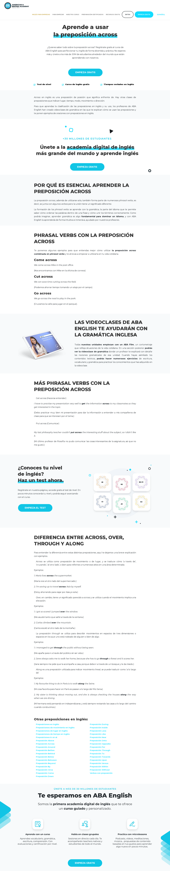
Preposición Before (45, 750)
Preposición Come (45, 773)
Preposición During (99, 724)
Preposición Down (45, 776)
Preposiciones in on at (46, 737)
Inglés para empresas (41, 14)
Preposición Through (100, 750)
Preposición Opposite (100, 744)
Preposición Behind (45, 753)
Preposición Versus (99, 763)
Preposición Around (45, 747)
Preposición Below (45, 757)
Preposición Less (98, 731)
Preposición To (97, 753)
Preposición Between (46, 760)
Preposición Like (98, 734)
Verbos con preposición (101, 773)
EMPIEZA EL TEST (35, 507)
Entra (127, 14)
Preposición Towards (100, 757)
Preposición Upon (98, 760)
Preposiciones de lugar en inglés (52, 731)
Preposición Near (98, 737)
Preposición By (43, 766)
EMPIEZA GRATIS (85, 72)
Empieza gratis (144, 14)
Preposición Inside (99, 727)
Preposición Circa (44, 770)
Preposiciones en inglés (47, 724)
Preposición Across (45, 744)
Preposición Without (100, 770)
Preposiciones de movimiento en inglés (55, 727)
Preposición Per (97, 747)
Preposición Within (99, 766)
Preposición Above (45, 740)
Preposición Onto (98, 740)
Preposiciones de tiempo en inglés (53, 734)
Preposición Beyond (46, 763)
